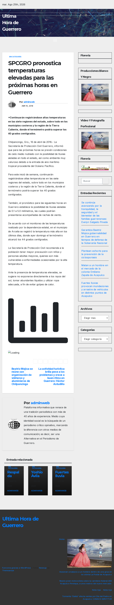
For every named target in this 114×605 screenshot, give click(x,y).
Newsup (43, 568)
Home (62, 539)
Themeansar (8, 570)
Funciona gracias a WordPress (16, 568)
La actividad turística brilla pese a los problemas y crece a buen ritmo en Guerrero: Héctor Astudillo (51, 376)
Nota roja (96, 590)
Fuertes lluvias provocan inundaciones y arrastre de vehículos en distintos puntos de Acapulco (95, 289)
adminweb (29, 102)
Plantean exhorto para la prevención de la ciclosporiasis (94, 254)
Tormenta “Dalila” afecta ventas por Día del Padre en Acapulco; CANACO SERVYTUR (87, 597)
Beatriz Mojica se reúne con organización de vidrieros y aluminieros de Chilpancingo (22, 376)
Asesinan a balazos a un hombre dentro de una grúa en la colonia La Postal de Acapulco (85, 573)
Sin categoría (15, 57)
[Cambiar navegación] (55, 40)
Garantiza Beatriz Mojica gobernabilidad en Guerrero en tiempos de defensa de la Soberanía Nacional (94, 236)
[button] (104, 40)
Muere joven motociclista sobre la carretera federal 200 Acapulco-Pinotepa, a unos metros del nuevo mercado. (86, 582)
